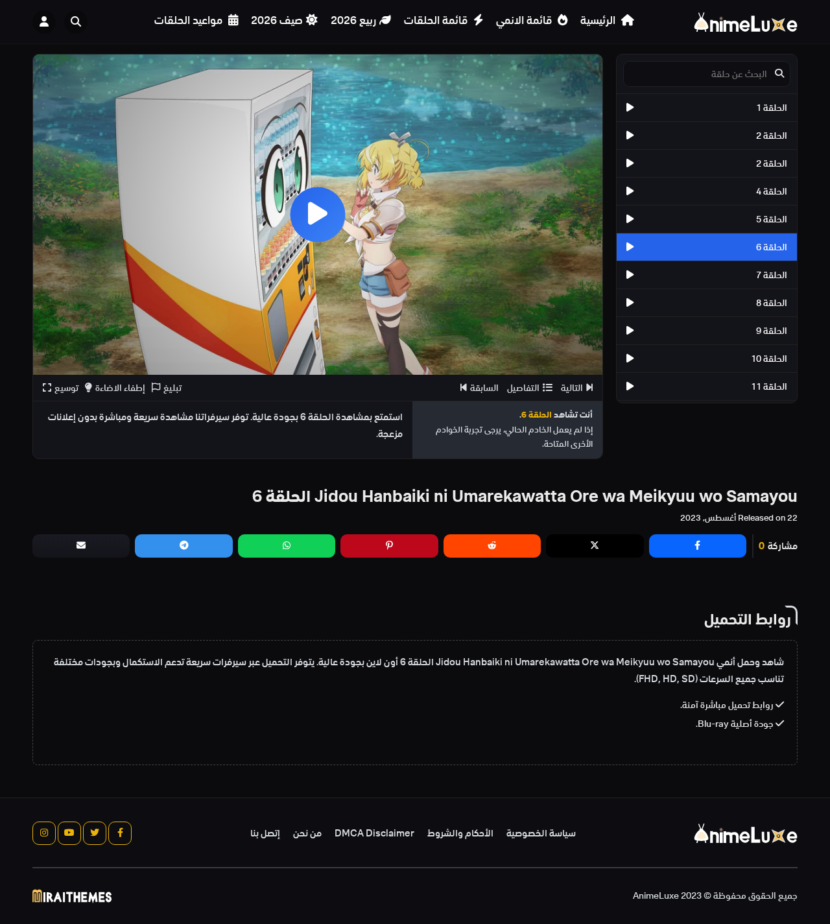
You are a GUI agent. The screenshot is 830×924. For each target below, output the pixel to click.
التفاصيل (523, 387)
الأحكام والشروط (460, 833)
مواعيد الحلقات (189, 20)
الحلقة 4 (771, 191)
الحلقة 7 (771, 275)
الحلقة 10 (769, 358)
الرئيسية (599, 20)
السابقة (484, 387)
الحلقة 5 (771, 219)
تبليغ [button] (172, 387)
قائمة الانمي (525, 20)
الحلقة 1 (771, 107)
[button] (79, 22)
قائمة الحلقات (437, 20)
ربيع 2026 (353, 20)
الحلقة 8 (771, 302)
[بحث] (76, 22)
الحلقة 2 (771, 135)
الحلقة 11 (769, 386)
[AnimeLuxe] (746, 22)
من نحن (307, 833)
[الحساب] (44, 22)
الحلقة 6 (771, 247)
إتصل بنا (265, 833)
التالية (572, 387)
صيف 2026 (277, 20)
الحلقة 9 (771, 330)
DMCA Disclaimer (374, 833)
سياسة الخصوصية (541, 833)
